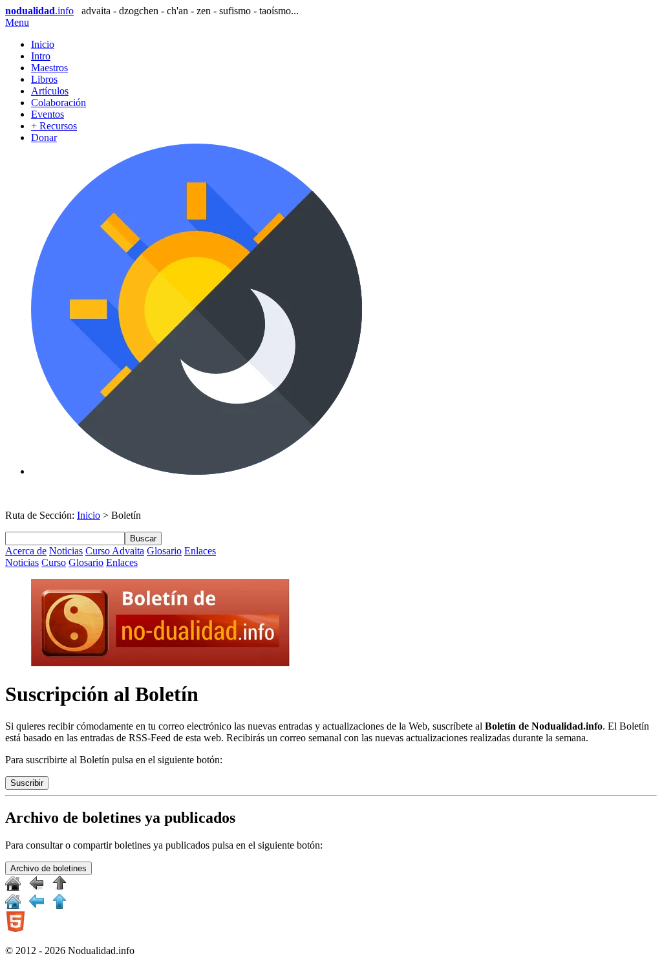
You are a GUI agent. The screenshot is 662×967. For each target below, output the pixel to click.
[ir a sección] (36, 887)
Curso (53, 562)
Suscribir (26, 783)
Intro (40, 55)
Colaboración (58, 102)
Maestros (49, 67)
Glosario (164, 550)
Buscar (143, 538)
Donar (44, 137)
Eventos (47, 114)
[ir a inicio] (13, 887)
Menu (17, 22)
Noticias (66, 550)
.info (39, 10)
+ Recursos (54, 125)
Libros (44, 79)
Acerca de (26, 550)
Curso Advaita (114, 550)
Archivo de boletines (48, 868)
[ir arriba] (59, 887)
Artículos (50, 90)
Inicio (42, 44)
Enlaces (200, 550)
